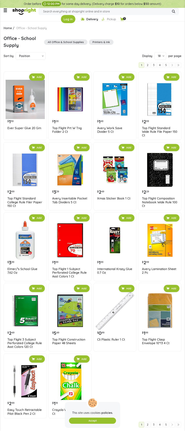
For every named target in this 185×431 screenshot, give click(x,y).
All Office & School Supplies (66, 42)
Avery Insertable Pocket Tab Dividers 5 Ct (69, 200)
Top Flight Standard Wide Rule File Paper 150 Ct (159, 131)
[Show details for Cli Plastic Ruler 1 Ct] (115, 310)
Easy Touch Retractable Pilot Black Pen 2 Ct (24, 411)
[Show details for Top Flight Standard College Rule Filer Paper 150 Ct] (25, 170)
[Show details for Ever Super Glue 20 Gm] (25, 99)
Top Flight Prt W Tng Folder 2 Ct (67, 129)
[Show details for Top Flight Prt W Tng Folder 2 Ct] (70, 99)
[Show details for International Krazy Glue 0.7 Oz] (115, 240)
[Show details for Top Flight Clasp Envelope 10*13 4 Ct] (159, 310)
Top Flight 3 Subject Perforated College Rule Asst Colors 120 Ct (24, 343)
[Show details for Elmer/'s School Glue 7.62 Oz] (25, 240)
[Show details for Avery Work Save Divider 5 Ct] (115, 99)
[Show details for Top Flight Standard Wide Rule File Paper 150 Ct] (159, 99)
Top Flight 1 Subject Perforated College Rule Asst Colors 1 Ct (69, 272)
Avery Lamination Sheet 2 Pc (159, 270)
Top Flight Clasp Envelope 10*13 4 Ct (155, 341)
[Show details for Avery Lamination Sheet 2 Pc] (159, 240)
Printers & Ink (101, 42)
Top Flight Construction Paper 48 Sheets (68, 341)
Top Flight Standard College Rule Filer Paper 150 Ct (24, 202)
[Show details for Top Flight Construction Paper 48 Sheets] (70, 310)
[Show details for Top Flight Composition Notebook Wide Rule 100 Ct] (159, 170)
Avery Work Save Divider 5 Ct (109, 129)
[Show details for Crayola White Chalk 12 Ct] (70, 381)
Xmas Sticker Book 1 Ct (113, 198)
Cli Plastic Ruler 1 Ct (111, 339)
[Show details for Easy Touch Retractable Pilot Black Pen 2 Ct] (25, 381)
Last (178, 65)
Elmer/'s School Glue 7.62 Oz (22, 270)
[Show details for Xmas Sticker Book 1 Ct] (115, 170)
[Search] (173, 11)
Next (172, 65)
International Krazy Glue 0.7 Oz (114, 270)
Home (8, 28)
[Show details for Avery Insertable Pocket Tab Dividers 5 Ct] (70, 170)
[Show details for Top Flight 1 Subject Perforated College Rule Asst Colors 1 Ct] (70, 240)
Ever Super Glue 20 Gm (24, 128)
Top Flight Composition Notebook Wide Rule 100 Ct (159, 202)
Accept (93, 420)
